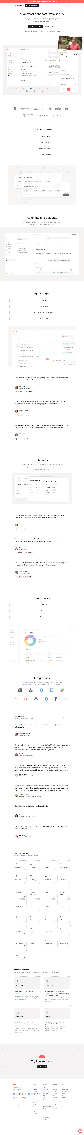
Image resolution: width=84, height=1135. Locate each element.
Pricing (35, 1102)
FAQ (44, 1107)
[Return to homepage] (19, 5)
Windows (35, 1112)
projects (41, 473)
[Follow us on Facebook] (34, 1101)
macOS (35, 1110)
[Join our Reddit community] (23, 1101)
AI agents (35, 226)
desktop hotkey (49, 145)
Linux (34, 1114)
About (64, 1094)
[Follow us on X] (20, 1101)
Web (34, 1116)
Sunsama (54, 1100)
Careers (64, 1100)
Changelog (46, 1098)
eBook (44, 1105)
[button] (80, 1131)
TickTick (54, 1115)
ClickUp (54, 1107)
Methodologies (47, 1113)
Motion (54, 1098)
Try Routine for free (32, 5)
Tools (44, 1115)
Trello (54, 1109)
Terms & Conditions (24, 1105)
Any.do (54, 1113)
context (68, 145)
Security (64, 1105)
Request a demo (50, 26)
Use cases (45, 1111)
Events (44, 1127)
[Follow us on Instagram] (31, 1101)
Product (35, 1092)
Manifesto (65, 1096)
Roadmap (45, 1096)
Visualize (19, 619)
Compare (54, 1092)
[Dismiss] (82, 2)
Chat (44, 1129)
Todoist (54, 1096)
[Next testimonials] (69, 725)
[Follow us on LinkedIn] (29, 1101)
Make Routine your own (29, 470)
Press (63, 1102)
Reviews (45, 1109)
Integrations (36, 1096)
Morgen (54, 1105)
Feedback (45, 1100)
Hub (44, 1122)
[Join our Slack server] (17, 1101)
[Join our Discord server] (14, 1101)
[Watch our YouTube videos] (26, 1101)
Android (35, 1120)
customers (34, 473)
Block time (24, 313)
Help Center (46, 1094)
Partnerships (46, 1125)
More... (65, 777)
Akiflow (54, 1094)
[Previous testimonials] (64, 725)
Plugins (35, 1098)
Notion (54, 1102)
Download (35, 1094)
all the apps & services (35, 690)
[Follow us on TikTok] (37, 1101)
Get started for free (35, 26)
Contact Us (65, 1098)
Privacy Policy (15, 1105)
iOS (34, 1118)
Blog (44, 1102)
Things (54, 1111)
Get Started (42, 1074)
